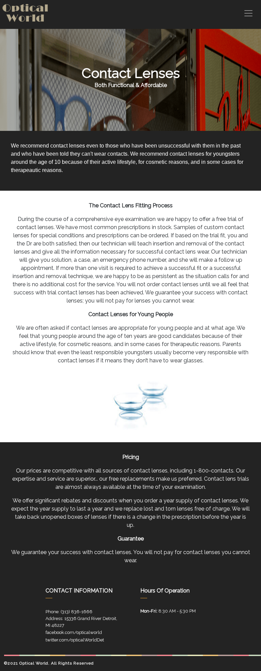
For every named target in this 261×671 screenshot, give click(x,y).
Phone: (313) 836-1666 (69, 611)
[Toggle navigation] (248, 13)
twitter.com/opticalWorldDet (75, 639)
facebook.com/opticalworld (74, 632)
